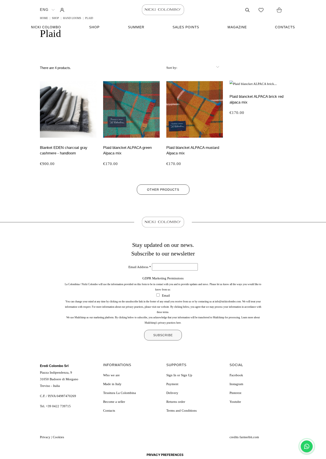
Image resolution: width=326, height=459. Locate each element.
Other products (163, 189)
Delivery (172, 393)
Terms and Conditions (181, 410)
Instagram (236, 384)
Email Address (139, 267)
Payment (172, 384)
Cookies (58, 437)
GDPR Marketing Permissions (163, 278)
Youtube (235, 401)
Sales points (186, 27)
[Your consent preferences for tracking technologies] (165, 455)
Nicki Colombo (46, 27)
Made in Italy (112, 384)
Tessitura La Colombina (119, 393)
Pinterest (235, 393)
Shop (94, 27)
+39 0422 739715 (58, 406)
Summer (136, 27)
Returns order (175, 401)
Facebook (236, 375)
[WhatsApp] (307, 446)
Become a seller (114, 401)
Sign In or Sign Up (179, 375)
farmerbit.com (249, 437)
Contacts (285, 27)
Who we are (111, 375)
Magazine (237, 27)
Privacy (45, 437)
